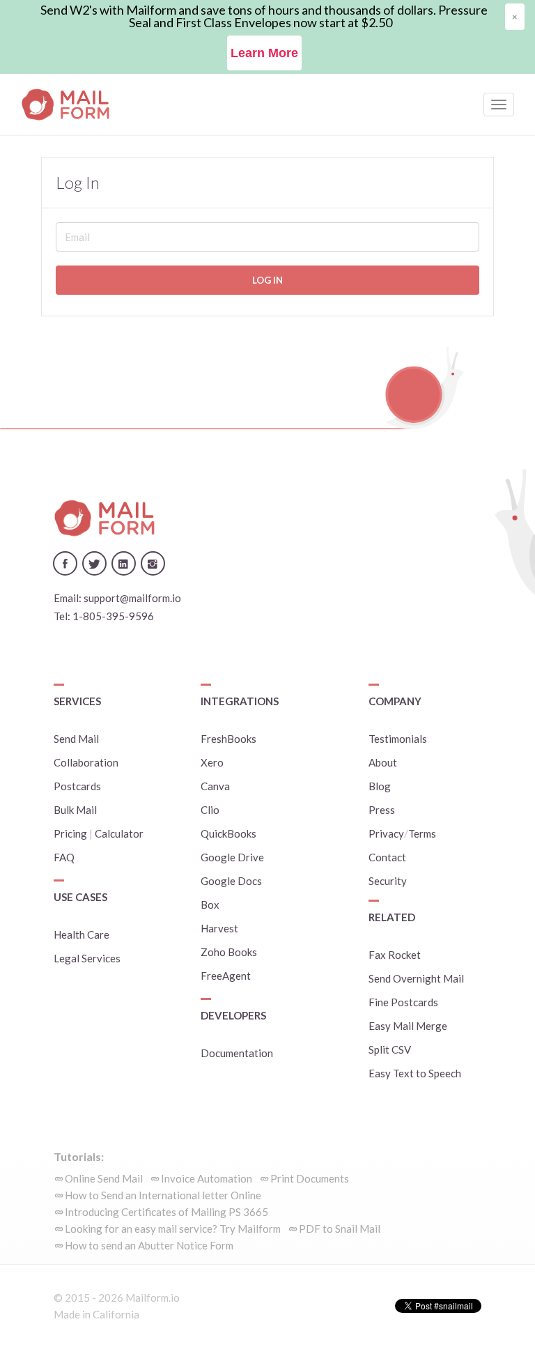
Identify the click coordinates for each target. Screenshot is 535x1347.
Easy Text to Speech (415, 1073)
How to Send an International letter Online (163, 1195)
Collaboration (86, 762)
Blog (380, 786)
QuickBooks (228, 833)
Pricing (70, 833)
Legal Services (87, 958)
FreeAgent (226, 975)
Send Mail (76, 738)
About (383, 762)
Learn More (264, 53)
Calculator (119, 833)
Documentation (237, 1053)
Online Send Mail (104, 1178)
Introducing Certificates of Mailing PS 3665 (166, 1212)
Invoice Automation (206, 1178)
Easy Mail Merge (408, 1025)
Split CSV (390, 1049)
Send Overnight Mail (416, 978)
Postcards (77, 786)
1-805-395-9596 (113, 616)
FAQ (64, 857)
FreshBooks (228, 738)
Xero (212, 762)
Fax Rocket (395, 954)
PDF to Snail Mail (339, 1228)
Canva (215, 786)
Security (388, 881)
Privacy (386, 833)
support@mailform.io (132, 598)
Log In (267, 280)
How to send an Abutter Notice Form (149, 1245)
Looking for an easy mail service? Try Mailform (173, 1228)
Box (210, 904)
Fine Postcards (403, 1002)
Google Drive (232, 857)
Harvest (219, 928)
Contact (387, 857)
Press (382, 809)
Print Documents (309, 1178)
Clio (210, 809)
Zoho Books (229, 952)
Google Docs (231, 881)
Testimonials (398, 738)
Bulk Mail (75, 809)
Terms (422, 833)
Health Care (81, 934)
